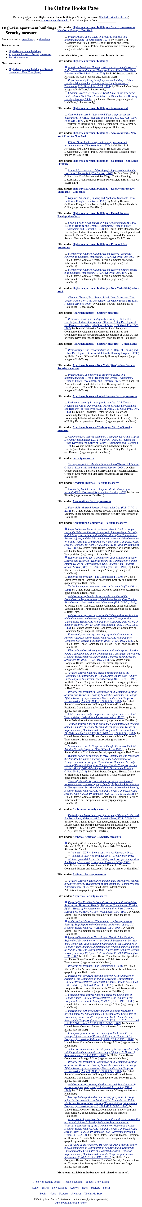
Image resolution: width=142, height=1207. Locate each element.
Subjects (95, 1187)
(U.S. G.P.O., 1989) (100, 599)
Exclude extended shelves (114, 17)
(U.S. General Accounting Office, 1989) (100, 1087)
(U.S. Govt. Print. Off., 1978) (101, 980)
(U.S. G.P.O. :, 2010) (100, 1151)
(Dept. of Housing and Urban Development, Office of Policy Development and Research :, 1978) (100, 225)
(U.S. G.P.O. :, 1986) (101, 1052)
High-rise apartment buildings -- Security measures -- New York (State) (31, 71)
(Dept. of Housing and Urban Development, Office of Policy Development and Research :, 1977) (101, 441)
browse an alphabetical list (55, 20)
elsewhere (44, 39)
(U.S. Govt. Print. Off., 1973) (101, 271)
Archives (76, 1193)
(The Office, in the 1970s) (100, 748)
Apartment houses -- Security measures (30, 54)
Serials (106, 1187)
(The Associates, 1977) (95, 38)
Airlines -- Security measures (89, 874)
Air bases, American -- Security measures (97, 836)
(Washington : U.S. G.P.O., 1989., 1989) (101, 621)
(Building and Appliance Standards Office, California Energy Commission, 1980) (100, 200)
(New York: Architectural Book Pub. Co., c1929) (100, 70)
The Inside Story (93, 1193)
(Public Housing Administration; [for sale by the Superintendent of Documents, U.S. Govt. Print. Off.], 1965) (98, 83)
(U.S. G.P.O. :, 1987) (102, 655)
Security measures (19, 57)
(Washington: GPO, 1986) (101, 538)
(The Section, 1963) (100, 172)
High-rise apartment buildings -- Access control (100, 108)
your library (28, 39)
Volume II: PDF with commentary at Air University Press (102, 855)
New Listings (59, 1187)
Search (45, 1187)
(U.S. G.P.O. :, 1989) (99, 637)
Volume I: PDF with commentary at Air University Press (102, 852)
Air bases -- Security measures (90, 809)
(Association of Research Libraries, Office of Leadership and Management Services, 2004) (101, 466)
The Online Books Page (71, 8)
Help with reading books (46, 1181)
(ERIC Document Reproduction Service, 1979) (97, 491)
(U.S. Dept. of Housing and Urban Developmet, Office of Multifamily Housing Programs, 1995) (101, 351)
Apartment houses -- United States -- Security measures (105, 396)
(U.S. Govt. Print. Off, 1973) (99, 255)
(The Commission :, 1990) (95, 576)
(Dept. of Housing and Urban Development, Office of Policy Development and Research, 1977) (98, 377)
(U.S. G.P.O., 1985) (101, 1017)
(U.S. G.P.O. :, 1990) (100, 696)
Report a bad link (73, 1181)
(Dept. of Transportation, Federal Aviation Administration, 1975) (99, 716)
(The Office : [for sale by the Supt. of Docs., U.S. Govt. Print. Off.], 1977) (100, 117)
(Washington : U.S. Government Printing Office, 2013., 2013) (101, 763)
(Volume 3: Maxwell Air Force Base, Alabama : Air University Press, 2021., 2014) (101, 817)
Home (35, 1187)
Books (43, 1193)
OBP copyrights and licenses (71, 1202)
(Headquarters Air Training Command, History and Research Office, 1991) (101, 861)
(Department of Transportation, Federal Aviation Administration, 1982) (101, 883)
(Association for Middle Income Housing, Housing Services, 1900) (101, 96)
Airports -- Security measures (90, 896)
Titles (85, 1187)
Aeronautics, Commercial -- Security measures (100, 522)
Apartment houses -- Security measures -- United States (105, 343)
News (53, 1193)
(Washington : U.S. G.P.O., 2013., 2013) (101, 787)
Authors (74, 1187)
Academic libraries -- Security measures (96, 482)
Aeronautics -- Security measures (92, 501)
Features (63, 1193)
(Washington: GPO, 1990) (100, 562)
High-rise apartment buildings (25, 51)
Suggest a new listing (97, 1181)
